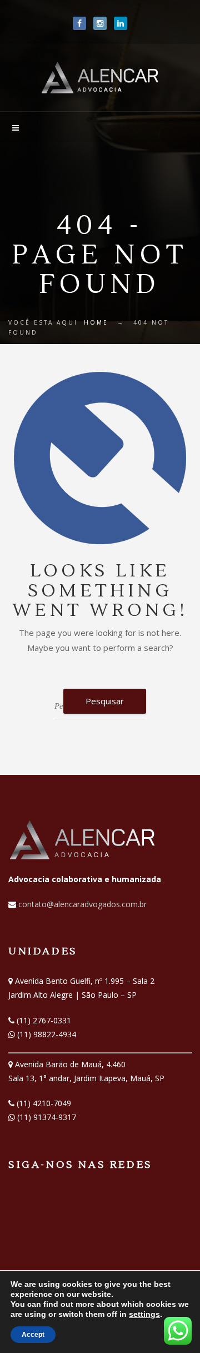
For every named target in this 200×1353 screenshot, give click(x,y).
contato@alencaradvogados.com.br (81, 904)
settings (144, 1314)
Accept (33, 1335)
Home (96, 322)
